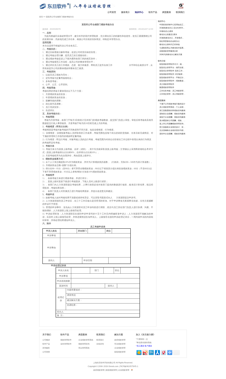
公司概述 (46, 340)
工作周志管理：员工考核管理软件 (173, 94)
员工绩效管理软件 (166, 84)
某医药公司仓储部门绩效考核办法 (60, 17)
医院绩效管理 (119, 352)
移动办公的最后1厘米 (168, 34)
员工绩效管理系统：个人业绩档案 (173, 107)
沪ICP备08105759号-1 (128, 366)
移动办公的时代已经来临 (169, 44)
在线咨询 (100, 344)
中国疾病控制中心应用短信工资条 (173, 25)
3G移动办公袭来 (166, 31)
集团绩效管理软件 (166, 87)
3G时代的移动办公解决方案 (170, 54)
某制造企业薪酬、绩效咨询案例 (172, 114)
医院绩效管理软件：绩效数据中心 (173, 81)
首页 (41, 17)
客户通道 (148, 346)
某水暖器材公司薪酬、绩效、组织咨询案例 (176, 120)
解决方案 (118, 334)
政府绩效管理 (119, 340)
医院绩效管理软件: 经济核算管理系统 (174, 74)
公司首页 (111, 12)
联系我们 (180, 12)
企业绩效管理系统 (85, 340)
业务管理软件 (65, 344)
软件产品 (153, 12)
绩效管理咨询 (83, 344)
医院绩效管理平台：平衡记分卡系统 (174, 77)
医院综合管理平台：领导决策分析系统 (175, 67)
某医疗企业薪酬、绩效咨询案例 (172, 117)
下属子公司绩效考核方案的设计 (172, 104)
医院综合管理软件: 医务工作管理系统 (174, 71)
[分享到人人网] (157, 352)
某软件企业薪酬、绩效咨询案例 (172, 134)
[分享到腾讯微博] (151, 352)
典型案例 (166, 12)
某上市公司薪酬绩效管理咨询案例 (173, 124)
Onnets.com (113, 366)
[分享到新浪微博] (145, 352)
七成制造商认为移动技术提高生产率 (174, 48)
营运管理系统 (83, 348)
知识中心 (139, 12)
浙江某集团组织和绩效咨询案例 (172, 110)
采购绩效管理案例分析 (168, 51)
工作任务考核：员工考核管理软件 (173, 91)
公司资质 (46, 352)
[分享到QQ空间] (139, 352)
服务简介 (125, 12)
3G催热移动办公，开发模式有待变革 (174, 38)
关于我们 (46, 334)
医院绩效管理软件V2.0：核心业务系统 (175, 64)
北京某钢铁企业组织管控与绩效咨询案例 (176, 130)
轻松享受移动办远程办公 (169, 41)
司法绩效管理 (119, 344)
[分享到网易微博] (163, 352)
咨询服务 (46, 348)
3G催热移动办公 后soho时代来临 (173, 28)
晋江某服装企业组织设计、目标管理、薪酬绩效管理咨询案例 (184, 127)
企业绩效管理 (119, 348)
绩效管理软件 (65, 340)
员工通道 (140, 346)
